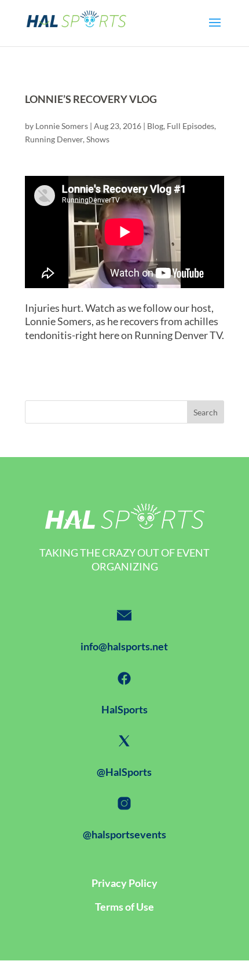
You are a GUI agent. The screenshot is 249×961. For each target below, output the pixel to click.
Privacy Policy (124, 883)
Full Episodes (190, 126)
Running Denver (54, 139)
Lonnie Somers (61, 126)
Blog (155, 126)
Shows (97, 139)
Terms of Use (124, 906)
